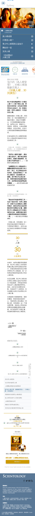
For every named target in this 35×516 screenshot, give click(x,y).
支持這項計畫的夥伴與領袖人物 (14, 408)
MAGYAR (18, 490)
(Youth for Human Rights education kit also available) (17, 467)
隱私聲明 (26, 512)
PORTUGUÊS (11, 493)
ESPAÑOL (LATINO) (7, 491)
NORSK (23, 490)
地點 (26, 499)
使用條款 (7, 513)
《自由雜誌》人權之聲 (8, 56)
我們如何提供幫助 (5, 74)
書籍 (8, 499)
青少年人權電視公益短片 (13, 43)
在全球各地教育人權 (11, 382)
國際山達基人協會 (7, 507)
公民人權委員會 (23, 508)
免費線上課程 (13, 499)
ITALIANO (5, 493)
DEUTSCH (13, 490)
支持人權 (6, 51)
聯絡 (23, 499)
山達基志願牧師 (27, 506)
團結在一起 (7, 47)
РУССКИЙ (24, 489)
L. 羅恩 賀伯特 (6, 498)
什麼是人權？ (8, 40)
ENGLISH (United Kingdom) (22, 487)
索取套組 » (17, 462)
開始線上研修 (19, 506)
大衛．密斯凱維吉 (11, 506)
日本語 (19, 489)
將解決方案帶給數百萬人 (12, 404)
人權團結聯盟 (8, 508)
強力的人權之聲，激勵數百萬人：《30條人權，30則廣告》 (17, 390)
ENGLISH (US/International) (9, 487)
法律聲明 (12, 513)
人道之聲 (21, 498)
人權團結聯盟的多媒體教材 (13, 386)
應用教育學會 (25, 74)
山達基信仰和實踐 (14, 498)
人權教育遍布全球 (10, 401)
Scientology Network (19, 504)
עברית (15, 489)
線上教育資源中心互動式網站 (13, 398)
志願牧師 (26, 498)
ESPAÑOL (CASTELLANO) (19, 491)
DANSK (4, 489)
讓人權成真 (7, 36)
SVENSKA (28, 490)
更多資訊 (19, 499)
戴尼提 (11, 504)
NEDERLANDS (6, 490)
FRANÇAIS (9, 489)
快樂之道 (15, 74)
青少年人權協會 (15, 508)
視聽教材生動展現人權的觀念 (13, 394)
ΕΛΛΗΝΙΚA (28, 491)
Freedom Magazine (16, 507)
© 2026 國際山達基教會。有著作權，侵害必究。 (13, 512)
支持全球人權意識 (17, 378)
